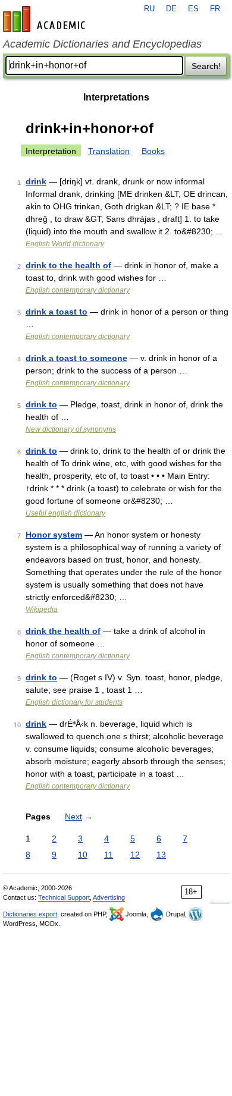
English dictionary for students (74, 702)
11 (108, 854)
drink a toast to (56, 311)
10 (82, 854)
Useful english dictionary (65, 513)
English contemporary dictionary (78, 290)
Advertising (109, 897)
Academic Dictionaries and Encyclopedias (102, 44)
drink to (41, 404)
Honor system (54, 534)
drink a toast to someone (76, 358)
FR (215, 9)
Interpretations (116, 97)
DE (171, 9)
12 (135, 854)
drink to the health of (68, 265)
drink (36, 181)
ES (193, 9)
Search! (206, 66)
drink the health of (63, 631)
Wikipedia (42, 609)
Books (153, 151)
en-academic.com (46, 19)
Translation (109, 151)
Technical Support (64, 897)
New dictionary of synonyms (71, 429)
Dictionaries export (30, 914)
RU (149, 9)
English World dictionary (65, 244)
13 (161, 854)
